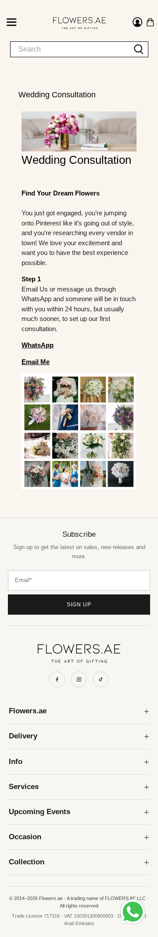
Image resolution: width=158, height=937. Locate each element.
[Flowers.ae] (71, 23)
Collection (26, 862)
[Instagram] (79, 679)
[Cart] (150, 22)
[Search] (138, 49)
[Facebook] (57, 679)
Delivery (23, 736)
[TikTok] (101, 679)
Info (15, 761)
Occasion (25, 837)
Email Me (36, 361)
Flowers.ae (28, 711)
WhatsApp (38, 345)
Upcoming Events (39, 812)
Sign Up (79, 604)
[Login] (138, 23)
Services (24, 786)
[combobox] (70, 49)
